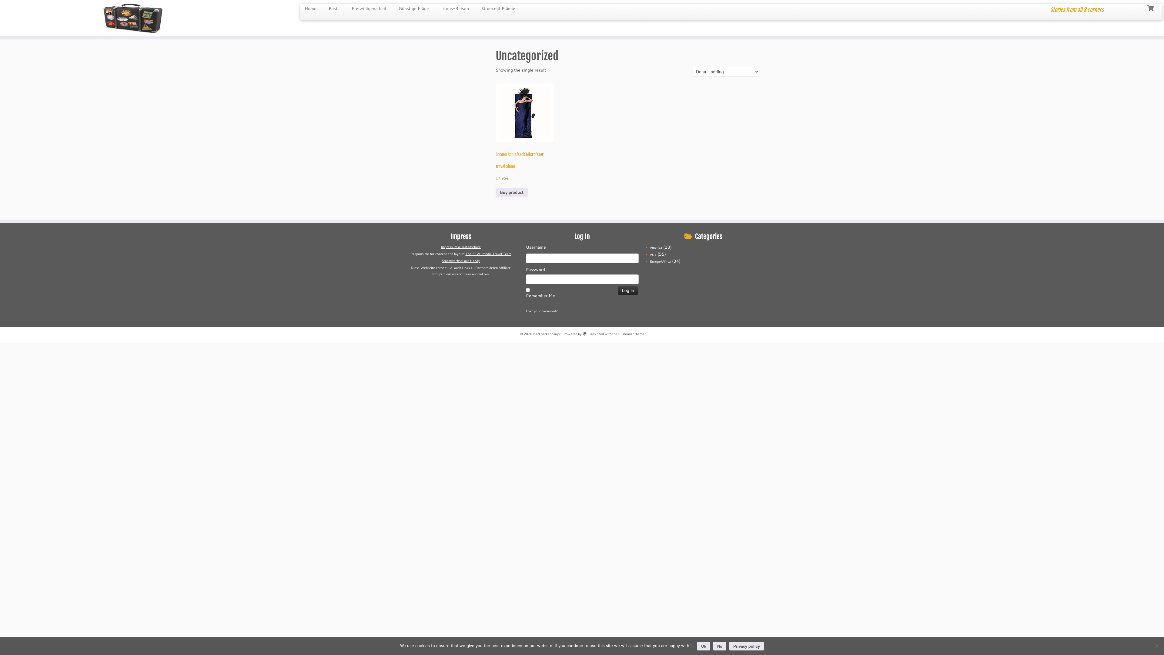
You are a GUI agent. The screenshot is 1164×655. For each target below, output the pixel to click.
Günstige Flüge (414, 8)
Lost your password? (542, 311)
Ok (703, 646)
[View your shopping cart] (1151, 7)
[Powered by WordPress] (585, 333)
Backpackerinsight (547, 333)
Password (535, 270)
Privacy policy (746, 646)
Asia (653, 254)
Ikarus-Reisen (455, 8)
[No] (1156, 646)
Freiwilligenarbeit (369, 8)
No (719, 646)
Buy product (511, 192)
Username (536, 247)
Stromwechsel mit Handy (461, 260)
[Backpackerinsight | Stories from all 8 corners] (134, 18)
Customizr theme (631, 333)
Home (310, 8)
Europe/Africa (660, 261)
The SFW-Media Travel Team (488, 253)
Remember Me (540, 296)
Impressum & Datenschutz (461, 246)
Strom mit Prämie (498, 8)
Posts (334, 8)
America (656, 247)
